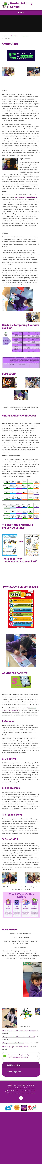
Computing (6, 38)
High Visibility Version (11, 1091)
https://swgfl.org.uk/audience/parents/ (15, 1047)
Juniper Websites (29, 1088)
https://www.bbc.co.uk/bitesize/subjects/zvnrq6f (18, 1037)
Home (4, 36)
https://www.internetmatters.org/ (13, 1043)
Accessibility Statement (27, 1091)
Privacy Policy (20, 1093)
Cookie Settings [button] (30, 1093)
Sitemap (10, 1093)
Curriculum (14, 36)
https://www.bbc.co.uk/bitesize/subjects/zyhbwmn (19, 1031)
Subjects (25, 36)
